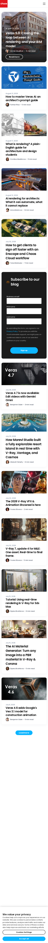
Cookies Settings (24, 932)
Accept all (24, 939)
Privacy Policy (12, 331)
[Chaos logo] (4, 4)
